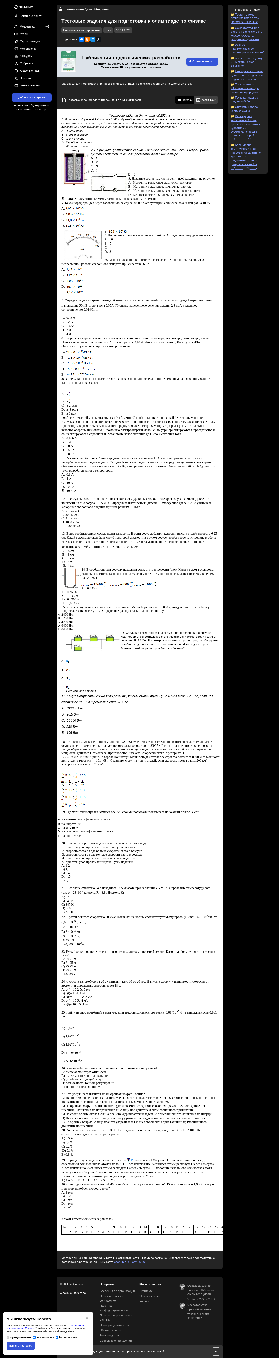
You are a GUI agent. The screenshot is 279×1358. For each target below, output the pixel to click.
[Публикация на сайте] (48, 26)
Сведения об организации (117, 1291)
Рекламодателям (111, 1335)
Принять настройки (20, 1345)
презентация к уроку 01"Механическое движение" (246, 61)
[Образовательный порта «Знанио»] (22, 8)
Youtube (145, 1301)
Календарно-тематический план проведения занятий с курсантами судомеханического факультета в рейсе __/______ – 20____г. (246, 128)
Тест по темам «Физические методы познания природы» (245, 88)
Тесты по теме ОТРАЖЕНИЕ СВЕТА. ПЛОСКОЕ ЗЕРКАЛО (245, 18)
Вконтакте (146, 1291)
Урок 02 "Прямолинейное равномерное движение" (247, 48)
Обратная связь (110, 1330)
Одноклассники (150, 1296)
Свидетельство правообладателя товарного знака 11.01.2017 (199, 1311)
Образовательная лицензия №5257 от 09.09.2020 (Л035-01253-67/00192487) (201, 1292)
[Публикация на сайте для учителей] (68, 61)
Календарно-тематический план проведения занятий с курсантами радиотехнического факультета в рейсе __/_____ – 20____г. (246, 156)
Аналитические (45, 1337)
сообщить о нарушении (130, 1261)
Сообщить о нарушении (116, 1340)
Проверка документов (114, 1325)
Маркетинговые (68, 1337)
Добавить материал (31, 97)
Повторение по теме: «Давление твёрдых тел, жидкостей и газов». (247, 75)
